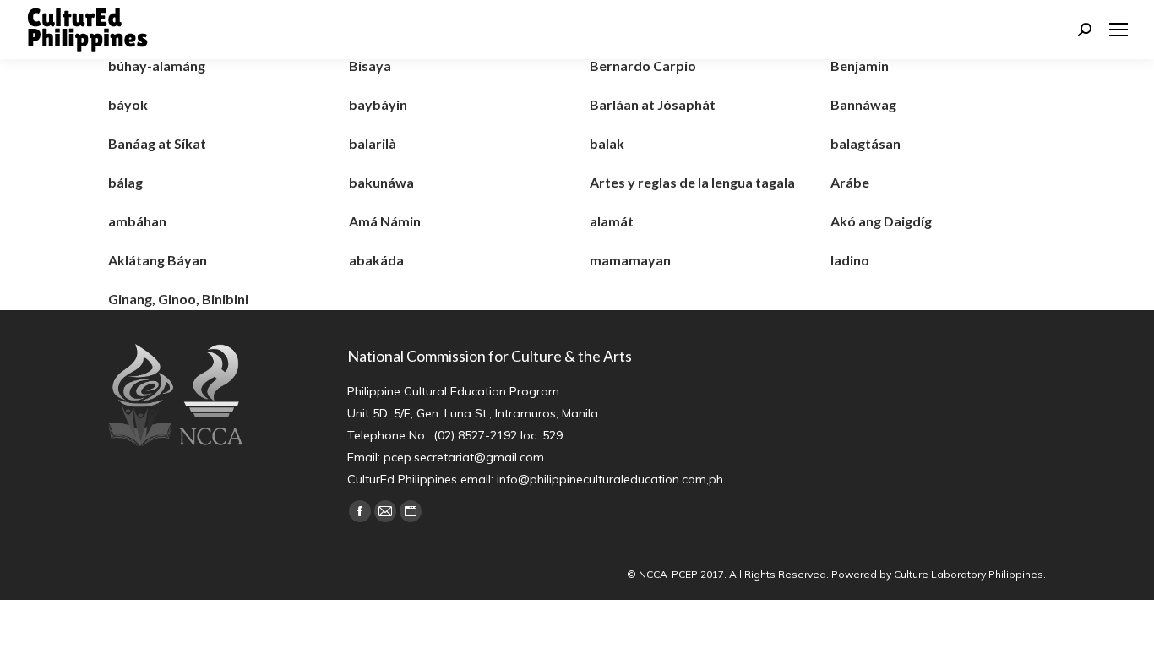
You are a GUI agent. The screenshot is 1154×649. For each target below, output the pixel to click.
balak (607, 143)
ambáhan (137, 221)
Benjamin (859, 65)
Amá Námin (385, 221)
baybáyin (378, 104)
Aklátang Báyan (157, 260)
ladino (849, 260)
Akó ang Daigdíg (881, 221)
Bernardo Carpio (643, 65)
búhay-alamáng (156, 65)
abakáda (376, 260)
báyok (128, 104)
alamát (612, 221)
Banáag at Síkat (157, 143)
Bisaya (370, 65)
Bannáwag (863, 104)
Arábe (849, 182)
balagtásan (865, 143)
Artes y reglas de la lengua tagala (692, 182)
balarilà (372, 143)
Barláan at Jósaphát (653, 104)
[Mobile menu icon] (1118, 29)
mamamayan (630, 260)
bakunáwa (381, 182)
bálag (125, 182)
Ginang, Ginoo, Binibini (178, 299)
